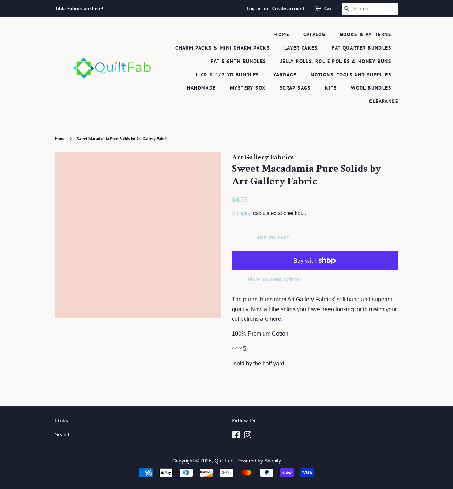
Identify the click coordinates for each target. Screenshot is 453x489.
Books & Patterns (365, 34)
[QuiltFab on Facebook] (236, 436)
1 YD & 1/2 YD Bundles (227, 75)
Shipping (242, 213)
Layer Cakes (300, 48)
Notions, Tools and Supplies (351, 75)
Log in (253, 8)
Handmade (201, 88)
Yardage (285, 75)
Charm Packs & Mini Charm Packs (222, 48)
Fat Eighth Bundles (238, 61)
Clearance (383, 101)
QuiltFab (224, 461)
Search (63, 434)
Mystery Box (247, 88)
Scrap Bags (295, 88)
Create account (288, 8)
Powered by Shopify (258, 461)
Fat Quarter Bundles (361, 48)
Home (281, 34)
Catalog (314, 34)
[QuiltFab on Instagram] (247, 436)
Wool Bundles (371, 88)
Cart (328, 8)
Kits (331, 88)
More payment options (273, 279)
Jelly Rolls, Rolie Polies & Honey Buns (335, 61)
